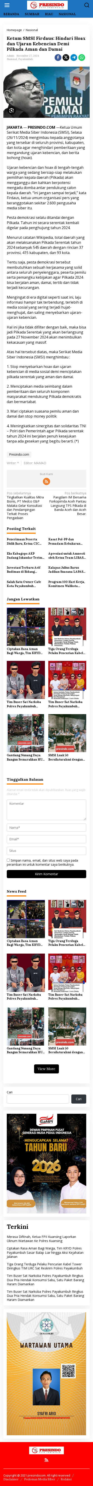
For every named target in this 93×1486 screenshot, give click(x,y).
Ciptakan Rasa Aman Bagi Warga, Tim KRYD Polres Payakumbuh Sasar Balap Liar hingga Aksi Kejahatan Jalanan (24, 651)
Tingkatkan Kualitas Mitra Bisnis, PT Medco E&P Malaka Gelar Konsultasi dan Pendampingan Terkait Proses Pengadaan (25, 505)
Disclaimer (11, 1479)
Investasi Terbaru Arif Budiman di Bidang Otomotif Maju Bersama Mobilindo (25, 570)
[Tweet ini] (66, 57)
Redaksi (66, 1479)
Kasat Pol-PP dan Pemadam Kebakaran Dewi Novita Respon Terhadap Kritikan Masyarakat (64, 541)
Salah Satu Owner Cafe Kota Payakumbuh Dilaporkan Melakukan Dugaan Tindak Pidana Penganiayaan (24, 584)
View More (46, 1069)
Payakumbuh (25, 59)
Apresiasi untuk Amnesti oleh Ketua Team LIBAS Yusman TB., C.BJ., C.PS (66, 556)
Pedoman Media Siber (39, 1479)
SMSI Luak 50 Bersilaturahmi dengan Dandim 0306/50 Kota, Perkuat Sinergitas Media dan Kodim (67, 757)
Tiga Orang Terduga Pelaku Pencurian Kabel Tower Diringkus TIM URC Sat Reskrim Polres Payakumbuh (66, 651)
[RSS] (46, 481)
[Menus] (7, 5)
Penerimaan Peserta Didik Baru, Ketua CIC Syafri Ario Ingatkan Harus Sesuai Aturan (23, 541)
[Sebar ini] (58, 57)
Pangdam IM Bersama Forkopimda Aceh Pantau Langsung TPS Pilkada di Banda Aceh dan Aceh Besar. (67, 503)
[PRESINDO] (47, 5)
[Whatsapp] (81, 57)
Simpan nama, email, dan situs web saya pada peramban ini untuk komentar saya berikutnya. (42, 862)
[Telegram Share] (73, 57)
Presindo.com (19, 454)
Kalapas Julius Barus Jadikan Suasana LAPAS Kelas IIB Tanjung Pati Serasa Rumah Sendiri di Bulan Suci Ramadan (65, 570)
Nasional (12, 59)
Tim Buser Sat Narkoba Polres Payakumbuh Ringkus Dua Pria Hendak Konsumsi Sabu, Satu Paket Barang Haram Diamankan (25, 704)
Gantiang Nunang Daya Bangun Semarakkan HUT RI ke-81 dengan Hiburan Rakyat (25, 757)
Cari (9, 1092)
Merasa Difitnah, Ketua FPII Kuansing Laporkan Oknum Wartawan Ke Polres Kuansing (41, 1239)
